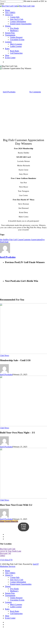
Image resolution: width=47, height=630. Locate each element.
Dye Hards (14, 589)
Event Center (10, 618)
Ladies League (16, 607)
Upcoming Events (17, 600)
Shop (7, 616)
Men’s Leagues (16, 604)
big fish (3, 240)
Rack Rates (14, 611)
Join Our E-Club (16, 580)
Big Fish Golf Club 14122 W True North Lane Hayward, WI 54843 (10, 552)
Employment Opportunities (20, 584)
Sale (7, 242)
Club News (4, 75)
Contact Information (18, 582)
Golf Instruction (16, 613)
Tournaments (10, 595)
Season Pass (10, 593)
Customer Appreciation (32, 240)
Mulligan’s (14, 591)
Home (7, 571)
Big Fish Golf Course (14, 240)
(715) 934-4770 (6, 560)
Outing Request (16, 598)
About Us (9, 575)
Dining (8, 586)
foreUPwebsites (9, 92)
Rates (7, 609)
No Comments (35, 92)
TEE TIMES (10, 573)
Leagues (8, 602)
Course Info (14, 577)
